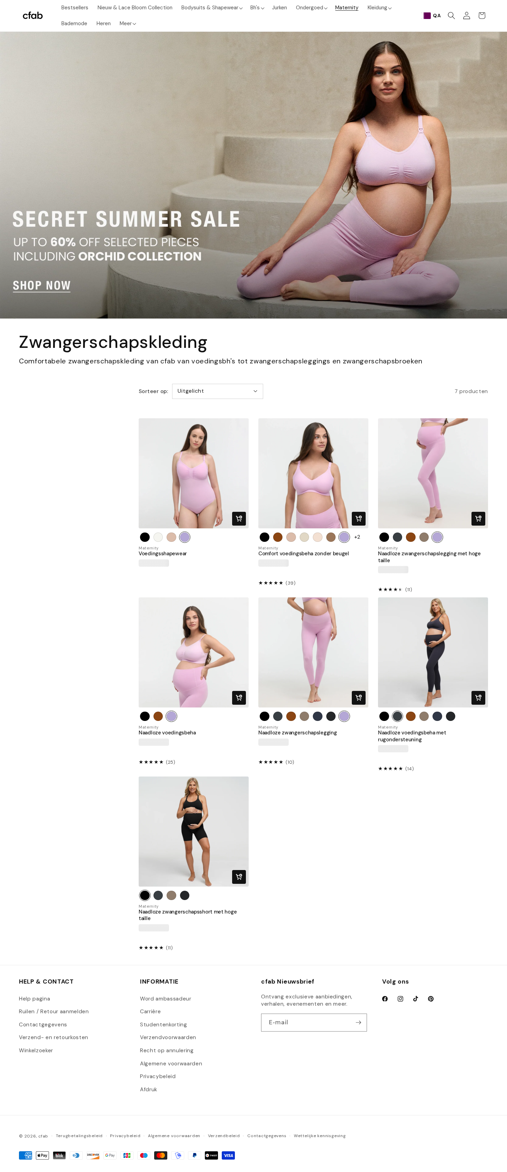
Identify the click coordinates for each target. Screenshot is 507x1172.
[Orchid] (185, 537)
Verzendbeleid (224, 1136)
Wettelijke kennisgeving (320, 1136)
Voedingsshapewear (163, 553)
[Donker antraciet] (331, 716)
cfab (43, 1136)
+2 (357, 537)
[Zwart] (264, 537)
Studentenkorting (163, 1024)
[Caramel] (331, 537)
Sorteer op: (153, 391)
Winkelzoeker (36, 1050)
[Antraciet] (397, 537)
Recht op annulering (167, 1050)
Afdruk (148, 1089)
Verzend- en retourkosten (53, 1037)
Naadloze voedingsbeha (167, 733)
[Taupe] (424, 537)
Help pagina (34, 998)
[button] (211, 8)
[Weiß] (158, 537)
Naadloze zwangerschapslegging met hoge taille (429, 557)
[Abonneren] (358, 1023)
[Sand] (317, 537)
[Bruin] (278, 537)
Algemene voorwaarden (171, 1063)
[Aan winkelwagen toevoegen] (239, 519)
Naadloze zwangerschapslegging (297, 733)
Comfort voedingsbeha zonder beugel (303, 553)
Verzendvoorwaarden (168, 1037)
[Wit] (304, 537)
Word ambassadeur (165, 998)
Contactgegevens (43, 1024)
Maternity (149, 548)
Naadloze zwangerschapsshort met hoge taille (188, 915)
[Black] (145, 537)
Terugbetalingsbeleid (79, 1136)
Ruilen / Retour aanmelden (54, 1011)
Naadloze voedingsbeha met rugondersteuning (412, 736)
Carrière (150, 1011)
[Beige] (171, 537)
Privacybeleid (158, 1076)
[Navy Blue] (317, 716)
